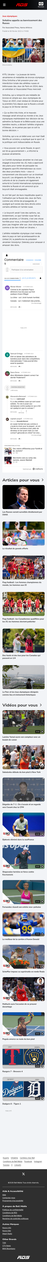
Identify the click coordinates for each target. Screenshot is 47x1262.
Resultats (41, 7)
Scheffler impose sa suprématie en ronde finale (23, 971)
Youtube (6, 1165)
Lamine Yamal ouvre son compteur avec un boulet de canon (21, 738)
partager (31, 307)
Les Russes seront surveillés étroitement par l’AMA (22, 513)
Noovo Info (6, 1228)
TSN (4, 1243)
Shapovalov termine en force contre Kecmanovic (18, 873)
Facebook (28, 1161)
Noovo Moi (6, 1231)
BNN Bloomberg (8, 1249)
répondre (13, 307)
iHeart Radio (7, 1234)
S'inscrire (38, 260)
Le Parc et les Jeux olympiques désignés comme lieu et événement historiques (20, 693)
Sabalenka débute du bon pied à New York (21, 772)
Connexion (29, 260)
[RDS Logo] (22, 4)
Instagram (38, 1161)
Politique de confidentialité (12, 1210)
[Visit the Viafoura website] (38, 469)
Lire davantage (36, 303)
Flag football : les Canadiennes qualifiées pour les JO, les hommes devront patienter (23, 620)
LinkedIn (17, 1165)
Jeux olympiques (9, 16)
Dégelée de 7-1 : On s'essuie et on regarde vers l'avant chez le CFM (21, 805)
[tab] (12, 278)
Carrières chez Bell (27, 1158)
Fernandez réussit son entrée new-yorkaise (21, 907)
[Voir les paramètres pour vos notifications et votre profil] (6, 255)
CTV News (6, 1246)
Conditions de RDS (9, 1213)
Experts (6, 1158)
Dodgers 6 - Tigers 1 (11, 1103)
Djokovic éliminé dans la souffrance (18, 839)
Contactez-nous (8, 1198)
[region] (23, 365)
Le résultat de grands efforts (15, 548)
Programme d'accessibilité (12, 1201)
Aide (4, 1195)
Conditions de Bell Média (12, 1161)
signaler (38, 307)
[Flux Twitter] (23, 1173)
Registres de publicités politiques (15, 1218)
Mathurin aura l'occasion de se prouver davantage (19, 1005)
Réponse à (17, 399)
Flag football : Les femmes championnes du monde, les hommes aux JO (21, 583)
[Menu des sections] (4, 4)
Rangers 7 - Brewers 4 (12, 1071)
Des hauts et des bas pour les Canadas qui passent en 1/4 (21, 657)
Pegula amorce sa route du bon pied (18, 1039)
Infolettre (14, 1158)
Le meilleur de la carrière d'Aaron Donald (20, 939)
